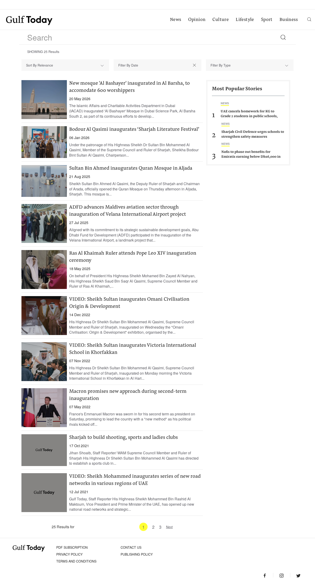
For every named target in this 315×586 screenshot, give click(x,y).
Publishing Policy (137, 554)
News (175, 19)
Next (169, 527)
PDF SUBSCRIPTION (72, 547)
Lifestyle (245, 19)
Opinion (197, 19)
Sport (267, 19)
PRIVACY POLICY (69, 554)
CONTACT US (131, 547)
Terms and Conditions (76, 561)
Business (288, 19)
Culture (220, 19)
